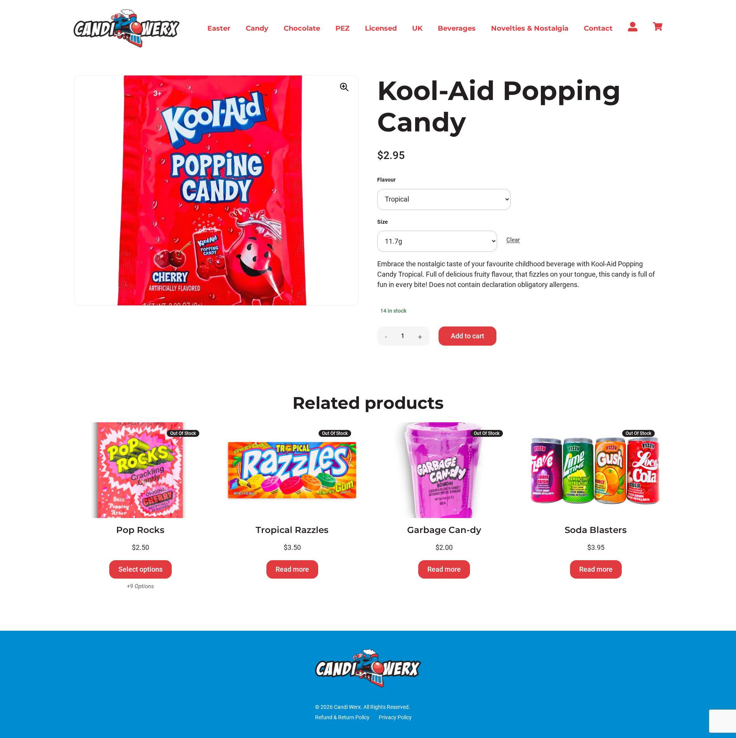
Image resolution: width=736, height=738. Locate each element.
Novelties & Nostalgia (529, 28)
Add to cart (467, 336)
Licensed (381, 28)
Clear (513, 239)
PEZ (342, 28)
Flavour (386, 180)
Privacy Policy (395, 717)
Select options (140, 569)
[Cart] (657, 29)
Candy (257, 28)
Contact (598, 28)
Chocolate (302, 28)
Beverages (457, 28)
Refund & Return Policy (342, 717)
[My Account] (632, 29)
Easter (218, 28)
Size (382, 222)
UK (417, 28)
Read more (292, 569)
